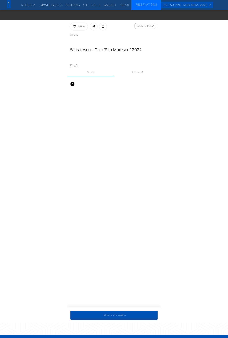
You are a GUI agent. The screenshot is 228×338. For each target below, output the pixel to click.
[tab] (90, 72)
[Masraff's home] (15, 4)
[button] (28, 5)
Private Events (50, 5)
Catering (73, 5)
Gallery (110, 5)
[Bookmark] (103, 26)
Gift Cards (91, 5)
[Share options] (93, 26)
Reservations (146, 4)
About (125, 5)
